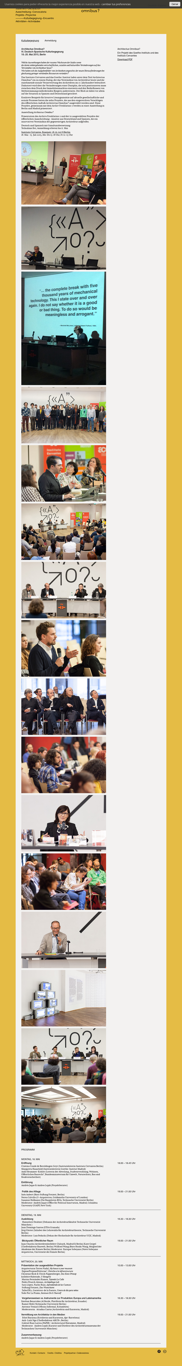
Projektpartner (69, 1353)
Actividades (34, 22)
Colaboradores (83, 1353)
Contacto (41, 1353)
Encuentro (48, 18)
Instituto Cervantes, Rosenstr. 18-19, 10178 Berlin (45, 132)
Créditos (58, 1353)
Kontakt (33, 1353)
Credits (50, 1353)
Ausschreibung (23, 12)
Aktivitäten (21, 22)
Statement (21, 9)
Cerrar (175, 4)
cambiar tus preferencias (116, 4)
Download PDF (125, 60)
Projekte (20, 15)
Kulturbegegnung (33, 18)
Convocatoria (39, 12)
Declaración (34, 9)
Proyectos (31, 15)
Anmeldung (50, 41)
